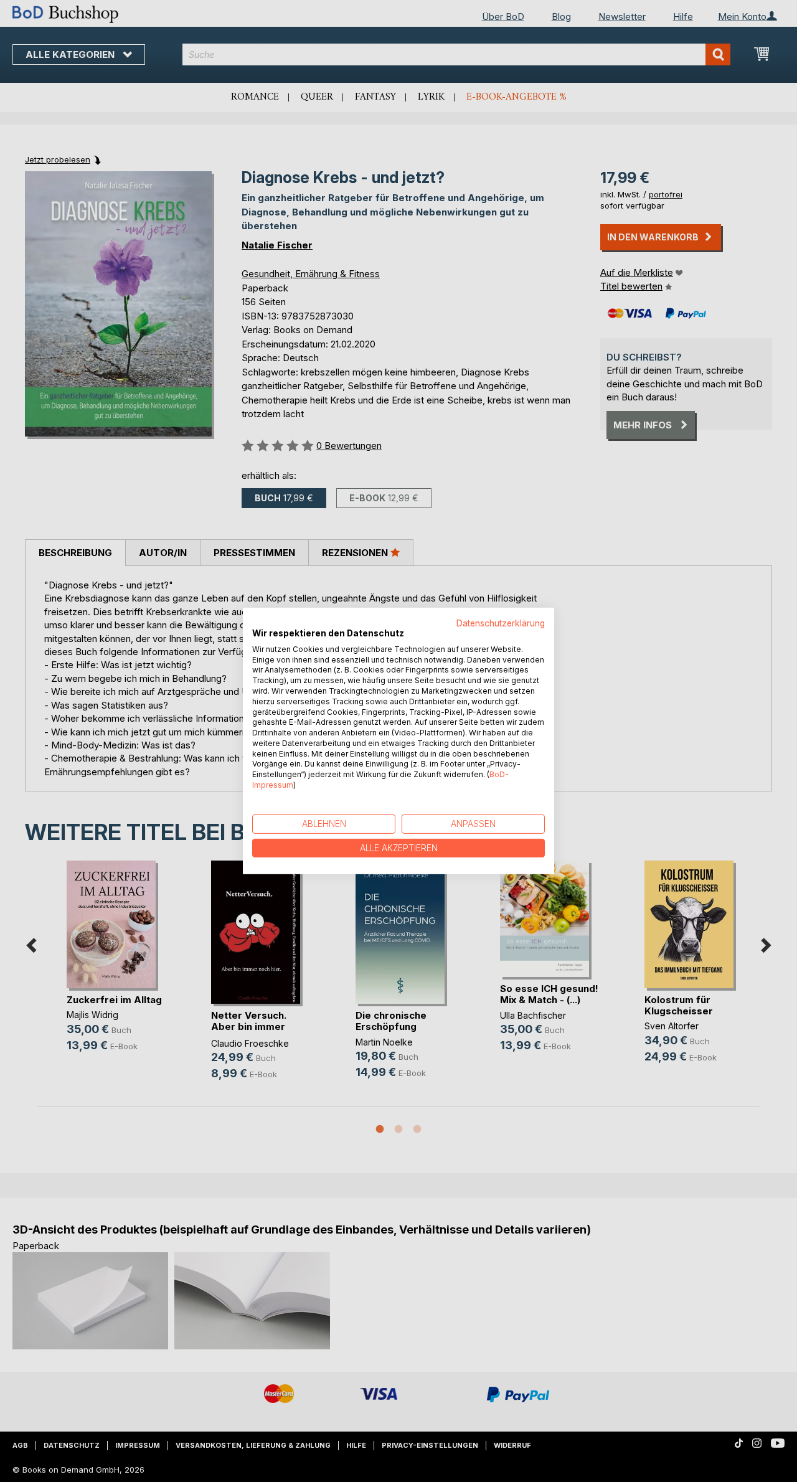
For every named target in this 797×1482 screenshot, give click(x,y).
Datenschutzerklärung (500, 623)
